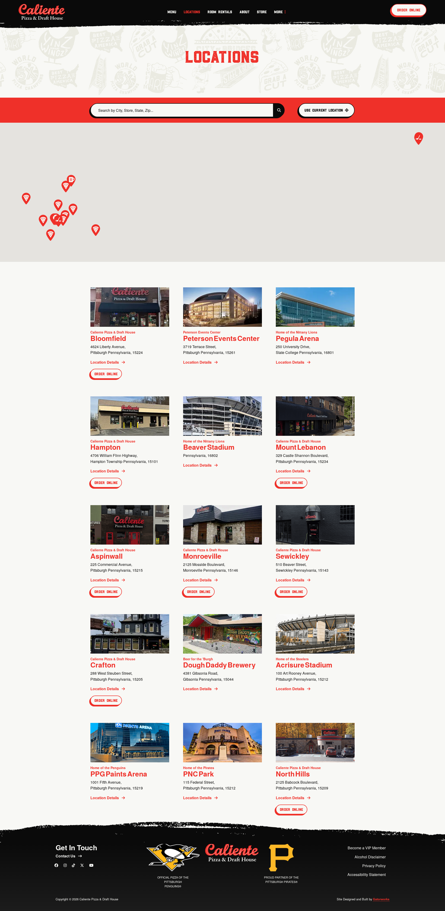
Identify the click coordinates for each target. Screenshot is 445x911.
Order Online (408, 10)
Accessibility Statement (366, 874)
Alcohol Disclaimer (370, 857)
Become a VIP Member (367, 847)
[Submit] (279, 110)
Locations (192, 11)
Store (262, 11)
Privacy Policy (374, 865)
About (245, 11)
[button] (63, 220)
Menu (172, 11)
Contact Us (66, 856)
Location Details (105, 362)
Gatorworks (381, 899)
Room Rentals (220, 11)
